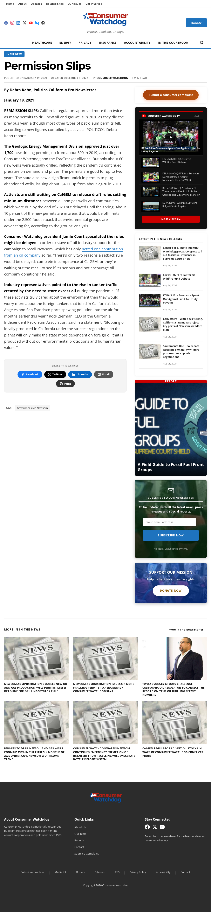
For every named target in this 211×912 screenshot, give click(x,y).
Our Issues (74, 4)
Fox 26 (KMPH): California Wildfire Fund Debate (179, 276)
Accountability (137, 42)
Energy (65, 42)
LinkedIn (82, 374)
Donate (80, 872)
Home (10, 4)
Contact (79, 847)
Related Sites (54, 4)
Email (106, 374)
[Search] (202, 42)
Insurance (108, 42)
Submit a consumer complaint (171, 95)
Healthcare (42, 42)
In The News (14, 54)
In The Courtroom (173, 42)
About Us (80, 827)
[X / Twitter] (24, 23)
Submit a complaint (33, 872)
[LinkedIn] (18, 23)
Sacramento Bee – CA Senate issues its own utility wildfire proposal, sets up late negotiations (181, 351)
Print (67, 383)
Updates (36, 4)
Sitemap (100, 872)
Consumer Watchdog (112, 78)
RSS (117, 872)
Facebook (32, 374)
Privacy (85, 42)
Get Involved (94, 4)
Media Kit (60, 872)
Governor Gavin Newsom (32, 408)
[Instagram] (12, 23)
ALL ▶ (197, 115)
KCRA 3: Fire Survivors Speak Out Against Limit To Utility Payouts (181, 298)
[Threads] (43, 23)
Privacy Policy (137, 872)
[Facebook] (6, 23)
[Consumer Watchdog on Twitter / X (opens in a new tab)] (154, 827)
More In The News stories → (188, 629)
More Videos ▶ (171, 219)
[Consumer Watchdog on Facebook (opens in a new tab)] (147, 827)
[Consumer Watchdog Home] (106, 797)
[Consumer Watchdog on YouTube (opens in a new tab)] (162, 827)
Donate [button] (196, 23)
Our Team (80, 834)
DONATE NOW (171, 590)
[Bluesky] (37, 23)
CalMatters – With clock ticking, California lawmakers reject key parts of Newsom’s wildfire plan (183, 324)
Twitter (57, 374)
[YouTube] (31, 23)
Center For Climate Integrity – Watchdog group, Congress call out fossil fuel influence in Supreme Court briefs (182, 253)
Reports (79, 840)
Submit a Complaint (86, 853)
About (22, 4)
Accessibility (163, 872)
